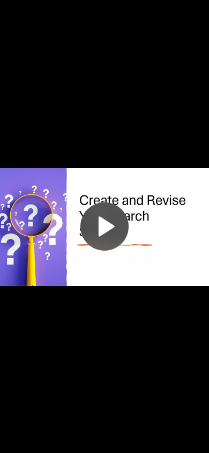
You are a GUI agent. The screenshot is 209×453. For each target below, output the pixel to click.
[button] (104, 226)
